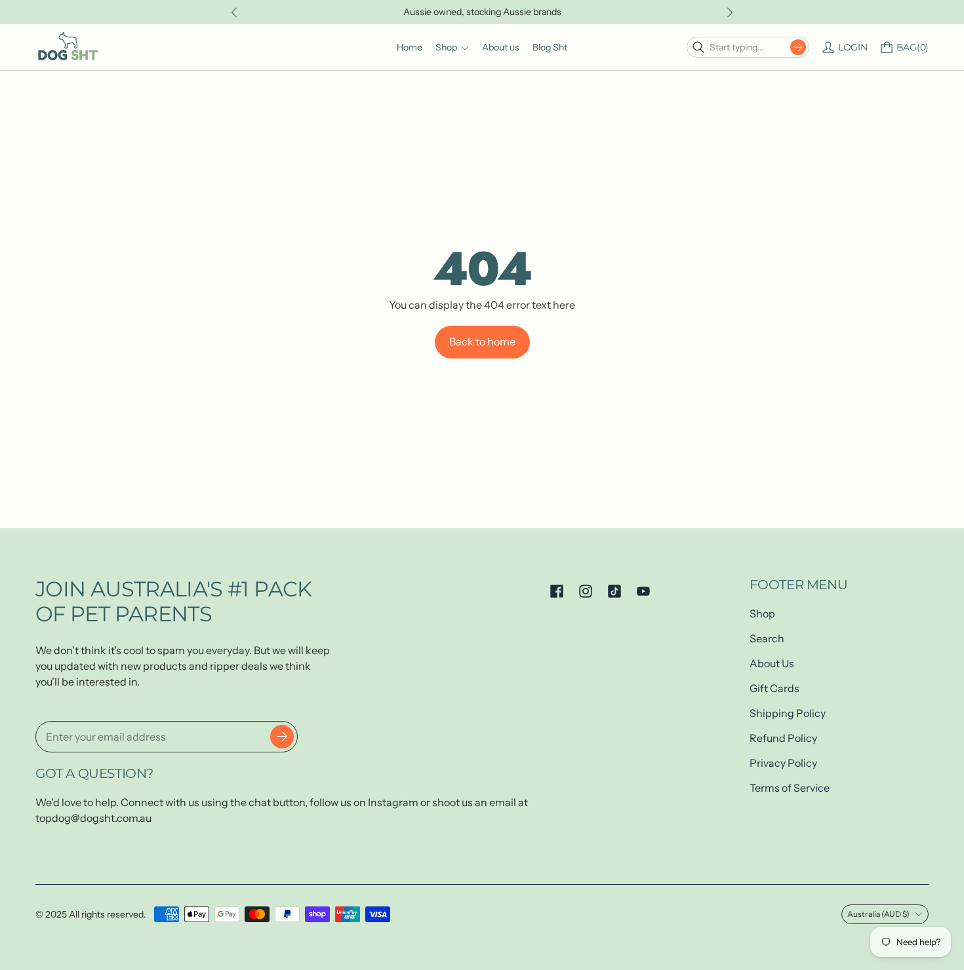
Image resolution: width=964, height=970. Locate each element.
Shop (762, 613)
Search (767, 638)
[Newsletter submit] (282, 736)
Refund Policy (783, 738)
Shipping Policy (788, 713)
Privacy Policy (783, 762)
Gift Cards (774, 688)
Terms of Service (790, 787)
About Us (772, 663)
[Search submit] (798, 47)
